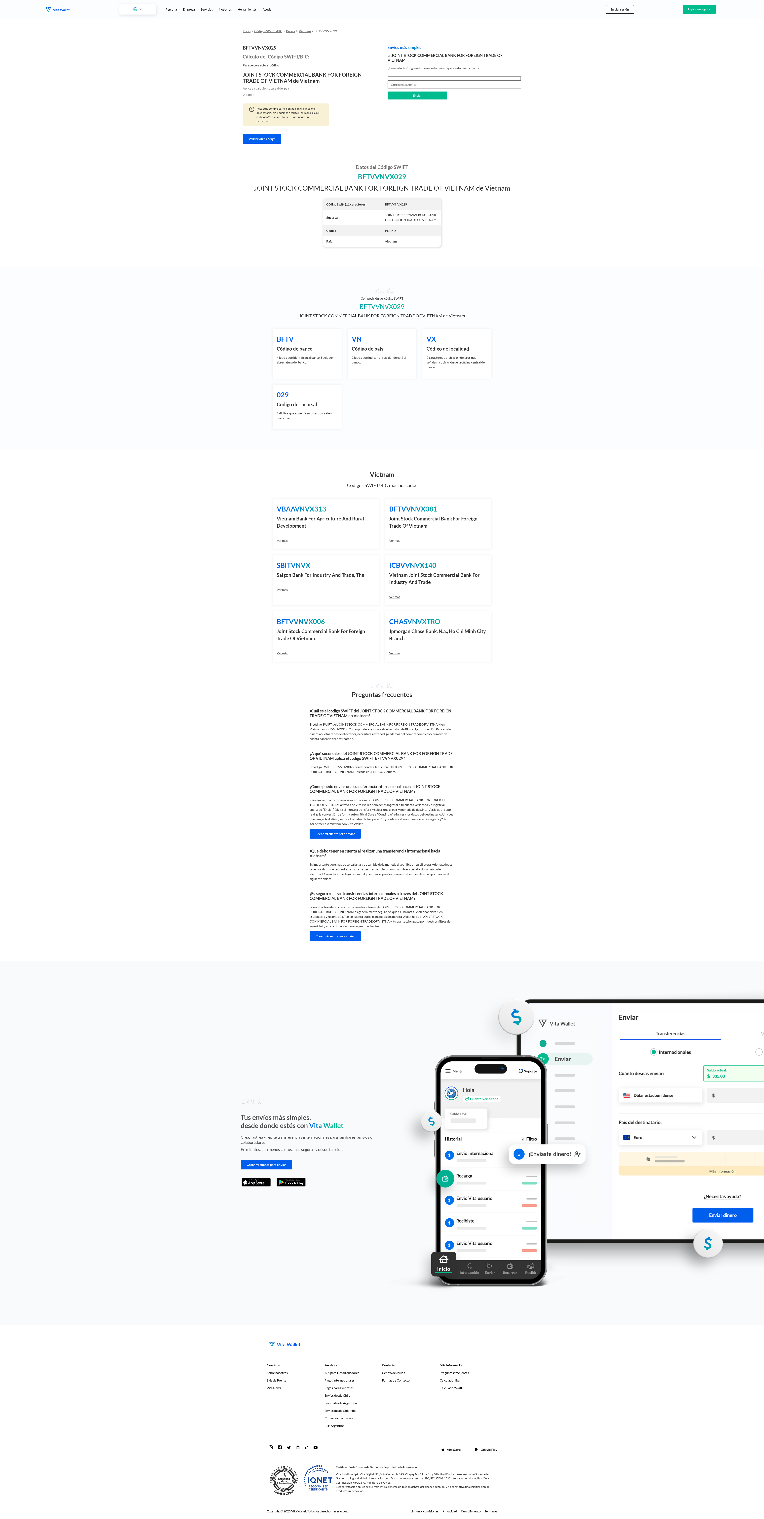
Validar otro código (262, 139)
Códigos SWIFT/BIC (268, 31)
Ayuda (267, 9)
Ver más (282, 540)
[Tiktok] (307, 1447)
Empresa (189, 9)
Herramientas (247, 9)
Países (290, 31)
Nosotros (225, 9)
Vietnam (305, 31)
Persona (171, 9)
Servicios (207, 9)
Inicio (246, 31)
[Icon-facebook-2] (280, 1447)
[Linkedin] (298, 1447)
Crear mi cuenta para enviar (335, 834)
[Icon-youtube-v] (316, 1447)
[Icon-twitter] (289, 1447)
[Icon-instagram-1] (271, 1447)
